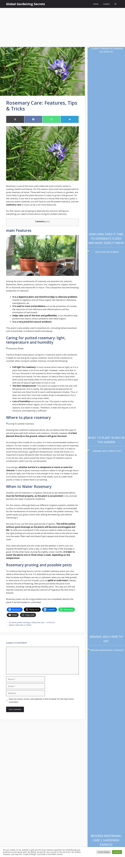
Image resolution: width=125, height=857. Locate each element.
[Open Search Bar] (115, 4)
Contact (106, 4)
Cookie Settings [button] (103, 852)
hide (47, 221)
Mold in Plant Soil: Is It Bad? (20, 625)
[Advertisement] (62, 26)
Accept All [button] (117, 852)
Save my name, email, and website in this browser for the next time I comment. (41, 700)
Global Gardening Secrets (25, 4)
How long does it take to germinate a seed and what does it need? (106, 238)
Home (95, 4)
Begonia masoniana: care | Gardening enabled (106, 840)
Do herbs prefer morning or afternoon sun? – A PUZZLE (32, 622)
